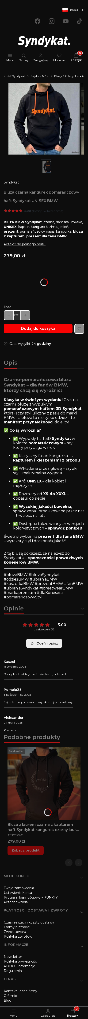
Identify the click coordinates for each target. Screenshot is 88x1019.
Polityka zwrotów (18, 936)
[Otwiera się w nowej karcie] (37, 21)
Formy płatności (17, 927)
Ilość (7, 307)
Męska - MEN (40, 76)
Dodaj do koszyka (38, 328)
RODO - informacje (19, 966)
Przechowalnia (16, 902)
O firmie (10, 996)
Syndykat (11, 182)
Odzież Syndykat (13, 76)
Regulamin (13, 971)
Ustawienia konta (18, 893)
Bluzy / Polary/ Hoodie (69, 76)
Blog (7, 1000)
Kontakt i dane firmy (20, 991)
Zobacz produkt (25, 850)
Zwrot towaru (15, 932)
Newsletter (13, 957)
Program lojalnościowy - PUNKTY (31, 897)
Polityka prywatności (21, 961)
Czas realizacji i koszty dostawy (29, 922)
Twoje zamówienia (19, 888)
